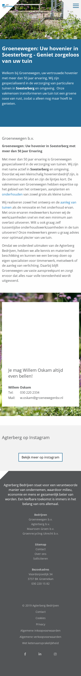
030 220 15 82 (40, 583)
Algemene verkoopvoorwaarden (40, 637)
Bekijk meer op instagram (40, 457)
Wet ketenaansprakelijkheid (40, 643)
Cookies (41, 618)
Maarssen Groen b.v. (40, 529)
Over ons (40, 554)
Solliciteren (40, 558)
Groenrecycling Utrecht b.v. (41, 533)
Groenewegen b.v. (40, 519)
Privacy (40, 624)
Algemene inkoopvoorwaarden (40, 630)
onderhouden (12, 194)
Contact (41, 549)
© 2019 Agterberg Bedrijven (40, 605)
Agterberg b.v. (40, 524)
